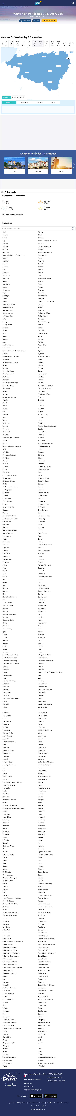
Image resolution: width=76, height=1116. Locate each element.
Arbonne (6, 278)
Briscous (41, 435)
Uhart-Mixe (7, 1037)
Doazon (5, 527)
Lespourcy (6, 730)
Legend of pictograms (33, 1089)
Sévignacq (41, 1020)
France (7, 7)
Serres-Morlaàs (8, 999)
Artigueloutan (8, 316)
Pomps (40, 901)
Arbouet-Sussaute (44, 278)
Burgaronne (42, 440)
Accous (40, 238)
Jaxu (39, 649)
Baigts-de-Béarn (44, 356)
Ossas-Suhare (43, 872)
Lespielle (41, 727)
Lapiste (40, 695)
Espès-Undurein (44, 551)
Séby (40, 1017)
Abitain (5, 235)
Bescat (5, 391)
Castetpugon (7, 490)
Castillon (41, 490)
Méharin (5, 837)
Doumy (40, 530)
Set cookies (64, 1103)
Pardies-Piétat (43, 889)
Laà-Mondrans (43, 716)
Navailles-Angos (9, 846)
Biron (4, 412)
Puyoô (5, 918)
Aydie (40, 351)
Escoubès (6, 542)
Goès (4, 594)
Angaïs (5, 264)
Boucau (5, 426)
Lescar (40, 724)
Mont (40, 814)
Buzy (39, 449)
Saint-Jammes (8, 944)
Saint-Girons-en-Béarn (46, 939)
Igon (4, 632)
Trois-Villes (42, 1031)
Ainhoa (5, 249)
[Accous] (48, 81)
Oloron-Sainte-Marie (45, 855)
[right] (73, 43)
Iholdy (40, 632)
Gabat (5, 571)
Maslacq (5, 779)
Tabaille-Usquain (44, 1023)
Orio (4, 863)
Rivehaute (6, 924)
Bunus (5, 440)
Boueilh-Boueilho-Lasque (47, 426)
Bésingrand (42, 461)
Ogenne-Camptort (44, 852)
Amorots (6, 258)
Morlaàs (5, 829)
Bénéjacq (6, 458)
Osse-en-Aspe (8, 875)
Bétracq (5, 464)
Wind (14, 97)
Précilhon (41, 915)
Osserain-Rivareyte (9, 878)
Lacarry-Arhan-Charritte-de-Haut (50, 672)
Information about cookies (37, 1103)
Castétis (6, 496)
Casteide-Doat (43, 481)
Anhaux (40, 267)
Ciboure (5, 510)
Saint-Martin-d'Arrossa (11, 956)
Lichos (40, 733)
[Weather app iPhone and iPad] (36, 1096)
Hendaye (6, 617)
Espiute (40, 548)
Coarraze (41, 513)
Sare (4, 979)
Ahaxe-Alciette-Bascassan (47, 241)
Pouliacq (41, 910)
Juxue (40, 652)
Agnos (5, 241)
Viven (5, 1066)
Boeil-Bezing (42, 414)
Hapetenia (41, 608)
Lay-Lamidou (7, 716)
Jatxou (5, 649)
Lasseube (6, 713)
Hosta (40, 620)
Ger (4, 585)
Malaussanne (7, 776)
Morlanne (41, 826)
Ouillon (40, 881)
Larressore (42, 701)
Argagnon (6, 290)
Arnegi (5, 299)
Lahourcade (42, 684)
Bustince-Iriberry (44, 446)
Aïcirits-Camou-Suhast (11, 356)
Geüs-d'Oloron (43, 588)
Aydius (5, 354)
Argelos (41, 290)
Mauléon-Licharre (9, 785)
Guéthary (41, 600)
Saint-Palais (42, 959)
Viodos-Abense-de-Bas (46, 1063)
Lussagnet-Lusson (9, 765)
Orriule (5, 866)
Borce (5, 420)
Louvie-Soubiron (44, 753)
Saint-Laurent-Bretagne (11, 953)
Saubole (41, 982)
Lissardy (6, 739)
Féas (4, 568)
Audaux (40, 339)
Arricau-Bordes (8, 307)
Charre (5, 504)
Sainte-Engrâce (8, 970)
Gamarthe (41, 571)
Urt (39, 1046)
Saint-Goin (42, 941)
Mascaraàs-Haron (44, 776)
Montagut (41, 817)
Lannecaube (7, 692)
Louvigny (6, 756)
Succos (40, 1008)
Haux (40, 614)
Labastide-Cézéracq (10, 661)
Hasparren (41, 611)
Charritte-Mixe (43, 504)
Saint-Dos (6, 936)
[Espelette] (17, 63)
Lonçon (40, 745)
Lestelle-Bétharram (45, 730)
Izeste (5, 646)
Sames (5, 976)
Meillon (5, 791)
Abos (40, 235)
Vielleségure (7, 1060)
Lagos (40, 678)
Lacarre (5, 672)
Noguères (41, 849)
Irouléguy (41, 637)
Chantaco (41, 501)
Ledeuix (41, 721)
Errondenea (7, 536)
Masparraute (42, 779)
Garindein (41, 574)
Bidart (5, 403)
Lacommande (7, 675)
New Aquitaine (13, 7)
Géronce (41, 603)
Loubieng (6, 747)
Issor (39, 640)
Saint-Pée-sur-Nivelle (11, 965)
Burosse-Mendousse (45, 443)
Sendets (6, 996)
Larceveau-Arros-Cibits (11, 698)
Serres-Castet (43, 996)
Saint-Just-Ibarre (44, 950)
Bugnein (41, 438)
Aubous (5, 339)
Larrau (5, 701)
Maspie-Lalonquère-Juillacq (12, 782)
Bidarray (41, 400)
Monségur (6, 814)
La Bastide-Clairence (10, 658)
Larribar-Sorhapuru (45, 704)
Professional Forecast (56, 1081)
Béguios (41, 452)
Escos (40, 536)
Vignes (40, 1060)
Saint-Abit (6, 930)
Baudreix (41, 377)
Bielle (5, 406)
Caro (39, 472)
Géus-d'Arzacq (8, 606)
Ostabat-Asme (8, 881)
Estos (40, 556)
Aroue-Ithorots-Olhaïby (46, 301)
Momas (5, 802)
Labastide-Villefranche (11, 663)
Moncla (40, 808)
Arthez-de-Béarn (44, 313)
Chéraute (41, 507)
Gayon (5, 582)
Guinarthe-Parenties (10, 597)
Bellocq (40, 383)
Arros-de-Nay (8, 310)
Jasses (40, 646)
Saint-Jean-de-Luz (44, 947)
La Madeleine (43, 658)
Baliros (40, 362)
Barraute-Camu (8, 371)
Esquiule (41, 553)
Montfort (41, 823)
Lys (4, 768)
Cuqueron (41, 522)
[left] (3, 43)
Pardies (5, 889)
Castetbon (41, 484)
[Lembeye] (65, 58)
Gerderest (41, 585)
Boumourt (6, 432)
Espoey (5, 551)
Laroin (40, 698)
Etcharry (41, 559)
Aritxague (6, 296)
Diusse (40, 524)
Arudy (5, 322)
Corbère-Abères (44, 516)
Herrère (41, 617)
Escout (40, 542)
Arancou (41, 273)
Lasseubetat (42, 713)
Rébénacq (41, 927)
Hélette (5, 626)
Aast (4, 232)
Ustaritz (5, 1049)
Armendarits (42, 296)
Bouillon (41, 429)
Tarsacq (40, 1028)
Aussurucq (6, 348)
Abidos (40, 232)
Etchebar (6, 562)
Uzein (5, 1052)
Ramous (41, 918)
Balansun (6, 359)
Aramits (5, 273)
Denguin (6, 524)
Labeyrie (6, 669)
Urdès (40, 1040)
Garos (5, 579)
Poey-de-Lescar (8, 901)
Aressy (5, 287)
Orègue (40, 869)
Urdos (5, 1040)
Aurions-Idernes (8, 345)
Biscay (40, 412)
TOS (18, 1103)
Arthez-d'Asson (8, 313)
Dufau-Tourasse (8, 533)
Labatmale (42, 663)
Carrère (40, 475)
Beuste (5, 394)
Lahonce (41, 681)
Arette (40, 287)
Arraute (41, 304)
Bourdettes (42, 432)
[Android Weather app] (50, 1096)
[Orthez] (41, 56)
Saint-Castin (42, 933)
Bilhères (41, 406)
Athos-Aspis (42, 333)
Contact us (28, 1086)
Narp (39, 843)
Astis (4, 333)
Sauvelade (6, 991)
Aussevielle (42, 345)
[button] (56, 65)
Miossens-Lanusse (9, 800)
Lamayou (6, 690)
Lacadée (41, 669)
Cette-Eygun (7, 501)
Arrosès (41, 310)
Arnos (5, 301)
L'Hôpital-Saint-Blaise (11, 655)
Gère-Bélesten (8, 603)
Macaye (40, 774)
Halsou (5, 608)
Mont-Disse (7, 817)
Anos (4, 270)
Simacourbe (42, 1002)
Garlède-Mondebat (45, 577)
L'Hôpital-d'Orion (44, 655)
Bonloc (5, 417)
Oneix (5, 857)
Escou (40, 539)
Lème (40, 768)
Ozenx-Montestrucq (45, 884)
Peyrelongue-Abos (45, 895)
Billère (5, 409)
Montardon (42, 820)
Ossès (40, 878)
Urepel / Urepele (9, 1043)
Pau (4, 892)
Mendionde (42, 791)
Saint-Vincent (43, 965)
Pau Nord (41, 892)
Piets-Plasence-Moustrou (12, 898)
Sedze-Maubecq (8, 994)
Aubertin (6, 336)
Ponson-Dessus (43, 904)
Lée (4, 771)
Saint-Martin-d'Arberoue (47, 953)
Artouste (41, 319)
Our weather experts (32, 1079)
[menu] (3, 3)
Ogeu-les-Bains (8, 855)
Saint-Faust (7, 939)
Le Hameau (42, 718)
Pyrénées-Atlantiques (23, 7)
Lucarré (5, 759)
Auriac (40, 342)
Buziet (5, 449)
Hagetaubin (42, 606)
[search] (73, 3)
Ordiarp (5, 860)
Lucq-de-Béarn (8, 762)
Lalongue (6, 687)
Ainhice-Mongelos (44, 246)
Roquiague (6, 927)
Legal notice (11, 1103)
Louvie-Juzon (7, 753)
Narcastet (6, 843)
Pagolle (5, 886)
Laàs (4, 718)
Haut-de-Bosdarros (10, 614)
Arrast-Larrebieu (9, 304)
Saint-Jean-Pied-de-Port (47, 944)
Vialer (40, 1054)
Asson (5, 330)
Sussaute (6, 1017)
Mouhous (6, 831)
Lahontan (6, 684)
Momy (40, 802)
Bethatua (41, 391)
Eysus (5, 565)
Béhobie (41, 455)
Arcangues (6, 284)
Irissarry (5, 637)
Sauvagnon (42, 988)
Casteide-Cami (43, 478)
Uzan (40, 1049)
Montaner (6, 820)
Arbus (5, 281)
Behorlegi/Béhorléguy (10, 383)
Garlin (5, 577)
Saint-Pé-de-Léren (45, 962)
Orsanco (41, 866)
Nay (4, 849)
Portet (5, 910)
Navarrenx (41, 846)
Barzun (40, 371)
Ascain (40, 325)
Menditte (6, 794)
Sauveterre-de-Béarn (45, 991)
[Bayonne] (16, 56)
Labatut (5, 666)
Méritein (6, 840)
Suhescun (6, 1011)
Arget (5, 293)
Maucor (40, 782)
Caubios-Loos (43, 496)
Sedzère (41, 994)
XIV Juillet (41, 1066)
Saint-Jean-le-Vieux (10, 950)
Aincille (40, 244)
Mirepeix (41, 800)
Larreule (6, 704)
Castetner (41, 487)
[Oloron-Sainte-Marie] (47, 71)
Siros (4, 1005)
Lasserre (41, 710)
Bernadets (6, 388)
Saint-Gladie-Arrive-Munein (13, 941)
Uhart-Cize (42, 1034)
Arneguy (41, 299)
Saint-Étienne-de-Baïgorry (12, 968)
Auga (4, 342)
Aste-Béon (42, 330)
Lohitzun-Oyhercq (9, 742)
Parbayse (41, 886)
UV (21, 97)
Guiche (40, 594)
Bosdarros (41, 423)
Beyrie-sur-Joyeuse (10, 397)
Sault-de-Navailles (9, 988)
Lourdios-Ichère (8, 750)
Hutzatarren (42, 623)
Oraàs (40, 857)
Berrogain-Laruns (44, 388)
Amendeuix (42, 255)
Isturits (5, 643)
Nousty (5, 852)
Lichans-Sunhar (8, 733)
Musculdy (41, 834)
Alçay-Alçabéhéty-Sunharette (13, 255)
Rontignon (41, 924)
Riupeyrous (42, 921)
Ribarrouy (6, 921)
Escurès (5, 545)
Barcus (40, 365)
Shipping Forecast (55, 1077)
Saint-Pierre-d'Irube (10, 962)
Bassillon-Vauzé (8, 374)
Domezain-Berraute (10, 530)
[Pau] (56, 65)
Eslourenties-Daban (45, 545)
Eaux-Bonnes (43, 533)
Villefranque (7, 1063)
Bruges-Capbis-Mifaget (11, 438)
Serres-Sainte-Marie (45, 999)
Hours (5, 623)
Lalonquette (42, 687)
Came (5, 469)
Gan (4, 574)
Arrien (40, 307)
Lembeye (6, 724)
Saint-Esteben (43, 936)
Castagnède (7, 478)
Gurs (4, 600)
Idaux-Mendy (7, 629)
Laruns (5, 707)
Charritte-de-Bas (9, 507)
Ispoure (5, 640)
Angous (5, 267)
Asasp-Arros (7, 325)
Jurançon (6, 652)
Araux (40, 275)
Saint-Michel (42, 956)
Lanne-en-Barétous (45, 690)
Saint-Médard (7, 959)
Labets (40, 666)
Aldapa (40, 249)
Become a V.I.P (50, 21)
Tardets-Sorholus (44, 1025)
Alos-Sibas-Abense (45, 252)
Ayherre (41, 354)
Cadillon (6, 467)
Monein (5, 811)
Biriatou (41, 409)
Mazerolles (6, 788)
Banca (5, 365)
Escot (4, 539)
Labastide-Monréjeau (45, 661)
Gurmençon (42, 597)
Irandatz (41, 635)
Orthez (5, 869)
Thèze (5, 1031)
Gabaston (41, 568)
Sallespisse (42, 973)
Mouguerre (42, 829)
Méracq (40, 837)
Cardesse (6, 472)
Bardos (5, 368)
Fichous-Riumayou (44, 565)
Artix (4, 319)
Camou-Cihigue (43, 469)
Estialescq (6, 556)
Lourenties (42, 750)
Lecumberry (7, 721)
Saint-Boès (7, 933)
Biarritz (40, 397)
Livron (40, 739)
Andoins (6, 261)
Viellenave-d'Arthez (10, 1057)
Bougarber (6, 429)
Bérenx (5, 461)
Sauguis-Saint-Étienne (46, 985)
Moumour (41, 831)
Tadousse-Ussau (9, 1025)
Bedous (40, 380)
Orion (40, 863)
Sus (4, 1014)
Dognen (41, 527)
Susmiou (41, 1014)
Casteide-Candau (9, 481)
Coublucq (41, 519)
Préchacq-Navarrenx (10, 915)
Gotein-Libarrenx (44, 591)
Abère (5, 238)
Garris (40, 579)
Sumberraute (42, 1011)
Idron (40, 629)
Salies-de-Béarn (44, 970)
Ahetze (5, 244)
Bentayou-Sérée (8, 385)
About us (28, 1083)
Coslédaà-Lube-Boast (10, 519)
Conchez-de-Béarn (9, 516)
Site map (24, 1103)
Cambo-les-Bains (44, 467)
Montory (6, 826)
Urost (40, 1043)
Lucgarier (41, 759)
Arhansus (41, 293)
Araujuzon (6, 275)
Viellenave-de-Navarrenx (47, 1057)
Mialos (40, 797)
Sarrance (6, 982)
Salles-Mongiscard (9, 973)
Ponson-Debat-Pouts (10, 904)
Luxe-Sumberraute (45, 765)
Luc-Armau (42, 756)
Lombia (40, 742)
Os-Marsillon (7, 872)
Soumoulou (42, 1005)
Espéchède (6, 553)
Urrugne (6, 1046)
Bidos (40, 403)
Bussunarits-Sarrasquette (12, 446)
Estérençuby (7, 559)
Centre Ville (7, 498)
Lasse (5, 710)
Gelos (40, 582)
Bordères (6, 423)
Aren (40, 284)
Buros (5, 443)
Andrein (41, 261)
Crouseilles (7, 522)
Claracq (5, 513)
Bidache (5, 400)
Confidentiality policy (53, 1103)
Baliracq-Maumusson (10, 362)
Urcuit (40, 1037)
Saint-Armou (42, 930)
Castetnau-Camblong (10, 487)
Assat (40, 328)
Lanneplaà (41, 692)
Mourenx (6, 834)
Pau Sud (5, 895)
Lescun (5, 727)
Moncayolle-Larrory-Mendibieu (14, 808)
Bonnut (40, 417)
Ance (40, 258)
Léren (5, 774)
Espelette (6, 548)
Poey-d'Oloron (43, 898)
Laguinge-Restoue (9, 681)
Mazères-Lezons (44, 788)
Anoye (40, 270)
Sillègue (6, 1002)
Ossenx (40, 875)
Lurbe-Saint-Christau (45, 762)
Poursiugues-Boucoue (10, 913)
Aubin (40, 336)
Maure (40, 785)
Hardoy (5, 611)
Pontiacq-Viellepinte (45, 907)
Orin (39, 860)
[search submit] (73, 228)
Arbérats (41, 281)
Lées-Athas (42, 771)
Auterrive (41, 348)
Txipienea (6, 1034)
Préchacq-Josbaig (44, 913)
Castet (5, 484)
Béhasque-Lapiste (9, 455)
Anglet (40, 264)
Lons (4, 745)
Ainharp (5, 246)
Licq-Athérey (7, 736)
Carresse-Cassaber (9, 475)
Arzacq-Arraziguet (44, 322)
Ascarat (5, 328)
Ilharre (5, 635)
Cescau (40, 498)
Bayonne (6, 380)
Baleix (40, 359)
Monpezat (41, 811)
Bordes (40, 420)
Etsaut (40, 562)
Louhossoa (42, 747)
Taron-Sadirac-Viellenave (12, 1028)
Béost (40, 458)
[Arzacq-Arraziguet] (54, 53)
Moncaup (41, 805)
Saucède (6, 985)
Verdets (5, 1054)
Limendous (42, 736)
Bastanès (6, 377)
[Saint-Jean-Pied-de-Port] (25, 72)
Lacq (39, 675)
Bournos (6, 435)
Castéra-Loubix (43, 493)
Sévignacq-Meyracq (10, 1023)
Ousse (5, 884)
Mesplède (6, 797)
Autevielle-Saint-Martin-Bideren (14, 351)
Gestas (5, 588)
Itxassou (41, 643)
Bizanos (5, 414)
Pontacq (5, 907)
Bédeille (6, 452)
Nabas (40, 840)
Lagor (5, 678)
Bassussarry (42, 374)
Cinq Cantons (43, 510)
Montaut (6, 823)
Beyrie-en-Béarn (44, 394)
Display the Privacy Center (39, 1106)
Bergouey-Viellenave (45, 385)
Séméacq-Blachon (9, 1020)
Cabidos (41, 464)
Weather (2, 7)
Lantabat (6, 695)
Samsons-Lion (43, 976)
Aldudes (6, 252)
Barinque (41, 368)
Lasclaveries (42, 707)
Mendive (41, 794)
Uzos (40, 1052)
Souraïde (6, 1008)
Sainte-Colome (43, 968)
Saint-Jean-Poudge (9, 947)
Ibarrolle (41, 626)
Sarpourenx (42, 979)
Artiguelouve (42, 316)
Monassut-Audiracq (10, 805)
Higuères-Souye (8, 620)
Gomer (5, 591)
